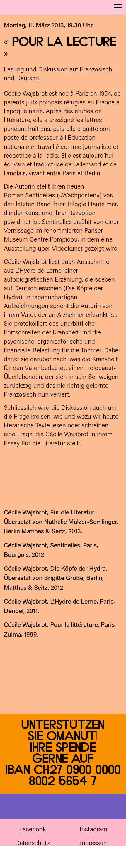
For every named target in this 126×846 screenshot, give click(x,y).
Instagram (93, 830)
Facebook (32, 830)
